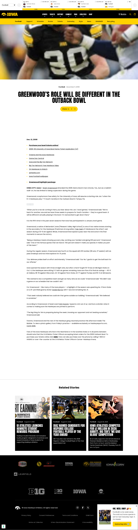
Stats (81, 21)
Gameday (70, 21)
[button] (19, 5)
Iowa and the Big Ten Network (41, 162)
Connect (69, 14)
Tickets (52, 14)
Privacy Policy (26, 515)
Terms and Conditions (70, 515)
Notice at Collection (36, 522)
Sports (44, 14)
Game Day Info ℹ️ (123, 524)
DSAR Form (90, 515)
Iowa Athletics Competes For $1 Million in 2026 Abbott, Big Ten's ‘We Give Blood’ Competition (105, 430)
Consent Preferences (46, 515)
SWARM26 (99, 21)
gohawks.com (34, 173)
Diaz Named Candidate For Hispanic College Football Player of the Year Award (69, 430)
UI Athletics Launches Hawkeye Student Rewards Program (30, 428)
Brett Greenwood (50, 188)
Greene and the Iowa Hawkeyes (41, 155)
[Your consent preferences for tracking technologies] (3, 526)
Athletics (83, 14)
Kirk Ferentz (64, 304)
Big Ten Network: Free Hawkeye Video (44, 165)
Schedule (40, 21)
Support (60, 14)
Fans (75, 14)
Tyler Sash (79, 229)
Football (62, 87)
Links (36, 9)
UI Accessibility (87, 522)
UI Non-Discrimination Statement (62, 522)
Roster (50, 21)
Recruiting (111, 21)
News (89, 21)
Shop (90, 14)
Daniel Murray (57, 290)
